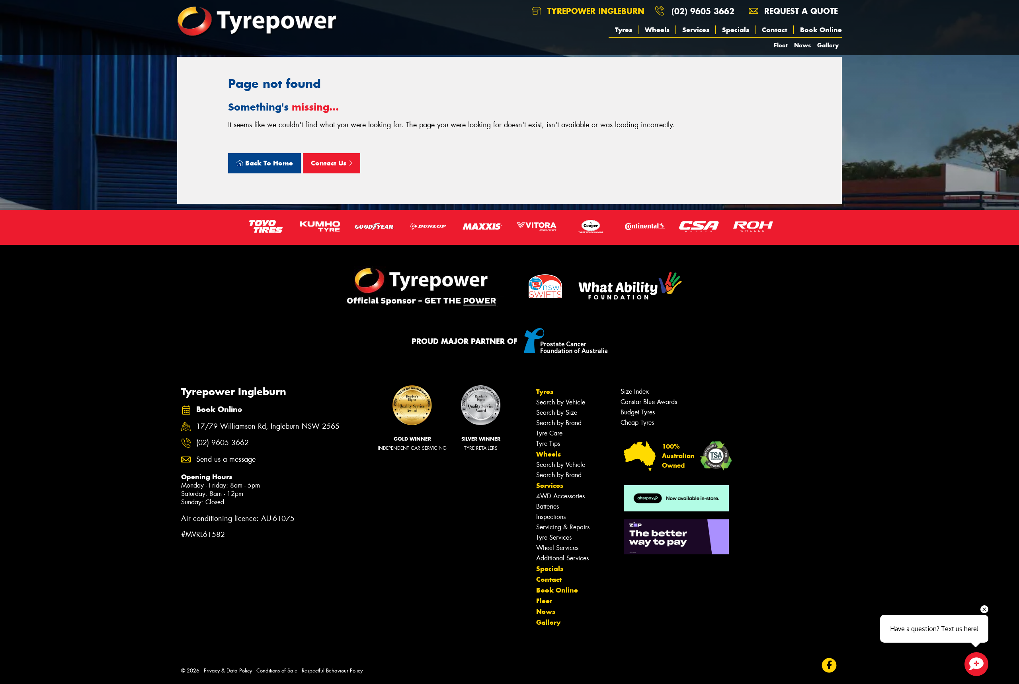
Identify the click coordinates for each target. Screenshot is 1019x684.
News (802, 45)
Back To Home (268, 163)
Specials (735, 29)
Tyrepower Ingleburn (594, 11)
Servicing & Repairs (563, 527)
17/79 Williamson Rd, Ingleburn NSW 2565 (268, 426)
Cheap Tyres (637, 422)
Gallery (828, 45)
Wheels (657, 29)
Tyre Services (554, 537)
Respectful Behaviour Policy (332, 670)
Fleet (781, 45)
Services (695, 29)
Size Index (635, 391)
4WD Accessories (560, 496)
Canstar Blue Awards (649, 402)
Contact (774, 29)
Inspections (551, 517)
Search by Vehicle (560, 402)
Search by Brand (559, 423)
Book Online (821, 29)
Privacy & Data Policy (228, 670)
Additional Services (562, 558)
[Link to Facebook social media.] (829, 665)
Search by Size (556, 412)
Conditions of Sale (276, 670)
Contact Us (329, 163)
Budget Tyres (638, 412)
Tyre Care (549, 433)
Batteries (547, 506)
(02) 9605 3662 (703, 11)
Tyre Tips (548, 443)
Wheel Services (557, 548)
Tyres (623, 29)
